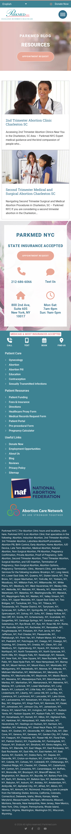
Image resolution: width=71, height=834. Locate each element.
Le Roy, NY (56, 692)
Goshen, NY (19, 730)
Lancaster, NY (43, 696)
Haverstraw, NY (10, 723)
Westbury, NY (21, 585)
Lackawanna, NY (15, 699)
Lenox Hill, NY (41, 692)
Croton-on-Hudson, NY (29, 758)
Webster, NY (28, 589)
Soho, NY (39, 613)
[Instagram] (38, 828)
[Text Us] (50, 272)
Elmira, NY (7, 748)
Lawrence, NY (9, 696)
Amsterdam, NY (57, 782)
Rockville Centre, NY (17, 627)
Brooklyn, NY (47, 572)
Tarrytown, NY (50, 606)
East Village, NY (37, 748)
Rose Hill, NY (53, 623)
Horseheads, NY (15, 717)
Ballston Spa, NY (40, 779)
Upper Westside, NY (24, 599)
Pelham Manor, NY (46, 637)
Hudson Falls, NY (45, 713)
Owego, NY (45, 641)
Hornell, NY (31, 717)
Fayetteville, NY (36, 741)
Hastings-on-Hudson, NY (33, 723)
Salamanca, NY (10, 623)
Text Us (50, 282)
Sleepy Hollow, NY (55, 613)
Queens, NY (36, 575)
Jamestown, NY (52, 706)
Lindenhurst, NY (10, 692)
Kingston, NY (19, 703)
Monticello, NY (58, 665)
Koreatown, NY (34, 699)
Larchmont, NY (26, 696)
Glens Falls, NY (54, 730)
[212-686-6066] (21, 271)
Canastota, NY (28, 768)
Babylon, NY (13, 782)
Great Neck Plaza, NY (45, 727)
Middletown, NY (37, 672)
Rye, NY (40, 623)
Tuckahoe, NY (23, 603)
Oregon (24, 806)
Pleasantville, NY (46, 634)
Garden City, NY (51, 734)
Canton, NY (12, 768)
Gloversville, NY (35, 730)
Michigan (35, 799)
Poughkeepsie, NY (12, 630)
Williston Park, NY (28, 582)
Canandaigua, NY (46, 768)
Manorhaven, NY (56, 679)
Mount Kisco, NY (40, 665)
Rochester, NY (37, 627)
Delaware (21, 796)
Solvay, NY (27, 613)
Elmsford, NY (38, 744)
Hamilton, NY (9, 727)
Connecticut (8, 796)
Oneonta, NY (24, 644)
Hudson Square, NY (24, 713)
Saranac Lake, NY (53, 620)
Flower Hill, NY (44, 737)
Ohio (15, 806)
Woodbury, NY (9, 582)
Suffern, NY (24, 610)
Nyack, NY (43, 648)
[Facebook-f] (32, 828)
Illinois (38, 796)
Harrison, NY (55, 723)
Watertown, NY (10, 592)
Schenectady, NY (38, 617)
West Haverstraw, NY (41, 585)
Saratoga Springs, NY (31, 620)
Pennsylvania (36, 806)
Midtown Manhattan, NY (15, 672)
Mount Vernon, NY (20, 665)
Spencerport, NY (11, 613)
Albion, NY (56, 786)
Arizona (34, 792)
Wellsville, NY (13, 589)
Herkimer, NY (13, 720)
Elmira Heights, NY (56, 744)
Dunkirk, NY (21, 755)
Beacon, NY (26, 775)
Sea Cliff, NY (8, 617)
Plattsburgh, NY (10, 637)
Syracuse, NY (9, 610)
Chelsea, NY (45, 765)
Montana (6, 803)
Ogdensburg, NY (27, 648)
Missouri (58, 799)
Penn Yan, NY (27, 637)
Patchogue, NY (30, 641)
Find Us (62, 345)
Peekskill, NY (13, 641)
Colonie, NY (12, 761)
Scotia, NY (22, 617)
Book (44, 345)
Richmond (34, 789)
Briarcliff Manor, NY (49, 772)
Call (9, 345)
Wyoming (7, 813)
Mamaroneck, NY (42, 682)
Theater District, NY (30, 606)
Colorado (55, 792)
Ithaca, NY (7, 710)
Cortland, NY (50, 758)
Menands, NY (55, 672)
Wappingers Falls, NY (17, 596)
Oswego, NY (60, 641)
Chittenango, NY (59, 761)
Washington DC (43, 810)
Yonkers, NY (60, 579)
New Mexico (61, 803)
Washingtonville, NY (45, 592)
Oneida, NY (38, 644)
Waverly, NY (43, 589)
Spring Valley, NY (58, 610)
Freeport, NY (13, 737)
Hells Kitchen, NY (49, 720)
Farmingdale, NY (56, 741)
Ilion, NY (52, 710)
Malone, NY (8, 686)
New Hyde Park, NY (24, 661)
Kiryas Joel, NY (51, 699)
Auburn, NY (27, 782)
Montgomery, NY (11, 668)
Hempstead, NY (30, 720)
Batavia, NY (23, 779)
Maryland (7, 799)
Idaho (30, 796)
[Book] (44, 340)
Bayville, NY (41, 775)
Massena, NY (13, 679)
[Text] (26, 340)
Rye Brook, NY (27, 623)
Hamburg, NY (24, 727)
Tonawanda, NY (10, 606)
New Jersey (47, 803)
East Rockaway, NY (58, 748)
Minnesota (47, 799)
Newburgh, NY (47, 654)
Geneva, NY (19, 734)
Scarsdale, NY (57, 617)
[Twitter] (26, 828)
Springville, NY (39, 610)
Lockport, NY (21, 689)
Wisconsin (58, 810)
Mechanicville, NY (25, 675)
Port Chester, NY (27, 634)
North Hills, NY (9, 654)
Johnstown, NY (14, 706)
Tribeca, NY (49, 603)
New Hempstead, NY (47, 661)
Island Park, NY (22, 710)
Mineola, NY (59, 668)
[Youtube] (45, 828)
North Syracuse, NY (54, 651)
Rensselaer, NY (54, 627)
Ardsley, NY (41, 782)
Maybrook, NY (44, 675)
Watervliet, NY (58, 589)
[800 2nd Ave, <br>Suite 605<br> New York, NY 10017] (21, 295)
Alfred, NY (44, 786)
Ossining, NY (9, 644)
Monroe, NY (45, 668)
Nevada (16, 803)
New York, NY (13, 658)
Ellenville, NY (21, 748)
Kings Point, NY (35, 703)
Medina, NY (8, 675)
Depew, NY (54, 755)
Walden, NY (37, 596)
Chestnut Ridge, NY (12, 765)
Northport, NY (9, 651)
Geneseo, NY (34, 734)
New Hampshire (30, 803)
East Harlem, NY (48, 751)
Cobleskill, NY (41, 761)
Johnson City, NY (33, 706)
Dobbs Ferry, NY (38, 755)
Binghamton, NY (10, 775)
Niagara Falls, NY (28, 654)
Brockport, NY (30, 772)
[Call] (9, 340)
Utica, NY (7, 599)
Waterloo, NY (26, 592)
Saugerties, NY (10, 620)
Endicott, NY (23, 744)
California (44, 792)
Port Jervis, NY (46, 630)
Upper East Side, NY (47, 599)
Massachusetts (21, 799)
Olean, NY (51, 644)
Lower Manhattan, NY (43, 686)
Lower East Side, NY (17, 575)
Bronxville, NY (13, 772)
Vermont (6, 810)
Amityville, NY (9, 786)
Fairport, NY (8, 744)
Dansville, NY (9, 758)
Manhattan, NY (24, 682)
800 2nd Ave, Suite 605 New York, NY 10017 (20, 310)
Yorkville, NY (45, 579)
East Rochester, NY (12, 751)
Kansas (46, 796)
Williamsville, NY (47, 582)
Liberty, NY (26, 692)
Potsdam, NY (30, 630)
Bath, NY (11, 779)
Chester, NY (30, 765)
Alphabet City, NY (27, 786)
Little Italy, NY (37, 689)
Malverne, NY (60, 682)
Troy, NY (37, 603)
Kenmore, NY (52, 703)
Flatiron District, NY (16, 741)
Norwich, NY (57, 648)
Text (26, 345)
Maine (55, 796)
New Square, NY (32, 658)
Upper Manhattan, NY (25, 579)
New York (7, 806)
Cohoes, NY (26, 761)
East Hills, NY (31, 751)
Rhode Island (52, 806)
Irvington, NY (39, 710)
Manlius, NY (8, 682)
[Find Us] (61, 340)
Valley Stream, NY (54, 596)
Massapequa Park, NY (34, 679)
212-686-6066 (21, 282)
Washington (27, 810)
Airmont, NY (21, 789)
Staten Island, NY (53, 575)
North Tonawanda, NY (30, 651)
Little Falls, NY (54, 689)
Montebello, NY (29, 668)
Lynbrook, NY (22, 686)
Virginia (16, 810)
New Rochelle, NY (51, 658)
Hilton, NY (43, 717)
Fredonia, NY (28, 737)
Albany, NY (8, 789)
